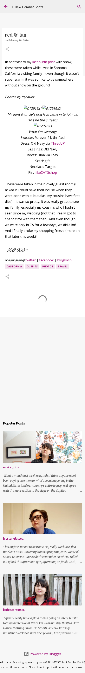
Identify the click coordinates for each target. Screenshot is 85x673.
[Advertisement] (42, 365)
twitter (30, 260)
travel (62, 266)
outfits (32, 266)
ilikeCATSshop (46, 172)
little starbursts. (14, 609)
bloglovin (64, 260)
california (14, 266)
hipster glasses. (13, 538)
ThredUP (58, 143)
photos (47, 266)
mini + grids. (11, 467)
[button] (7, 49)
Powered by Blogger (45, 654)
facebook (46, 260)
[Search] (79, 7)
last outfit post (44, 62)
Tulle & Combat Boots (27, 7)
